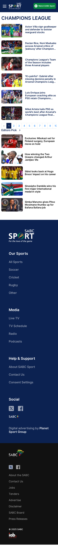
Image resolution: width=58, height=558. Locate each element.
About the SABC (19, 475)
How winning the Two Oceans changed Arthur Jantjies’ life (38, 157)
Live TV (14, 318)
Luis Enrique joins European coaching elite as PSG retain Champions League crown (40, 97)
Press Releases (18, 518)
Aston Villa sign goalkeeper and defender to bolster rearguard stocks (40, 29)
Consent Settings (21, 382)
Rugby (13, 285)
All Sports (16, 262)
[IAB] (12, 535)
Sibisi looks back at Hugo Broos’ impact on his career (40, 173)
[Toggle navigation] (5, 6)
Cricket (14, 277)
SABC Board (16, 512)
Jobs (12, 487)
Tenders (14, 493)
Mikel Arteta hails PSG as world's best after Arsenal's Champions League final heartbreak (40, 113)
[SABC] (17, 453)
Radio (13, 333)
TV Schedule (18, 326)
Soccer (14, 269)
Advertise (15, 500)
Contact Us (17, 374)
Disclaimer (15, 506)
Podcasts (15, 341)
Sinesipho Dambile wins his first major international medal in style (40, 189)
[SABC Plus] (14, 416)
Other (13, 293)
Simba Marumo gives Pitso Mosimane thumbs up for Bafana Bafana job (40, 205)
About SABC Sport (22, 367)
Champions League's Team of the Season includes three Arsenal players (40, 62)
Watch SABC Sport (46, 6)
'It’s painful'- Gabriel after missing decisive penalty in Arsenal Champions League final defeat (41, 80)
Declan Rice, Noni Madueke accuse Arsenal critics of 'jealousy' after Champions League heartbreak (40, 47)
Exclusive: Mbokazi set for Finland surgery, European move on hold (40, 141)
